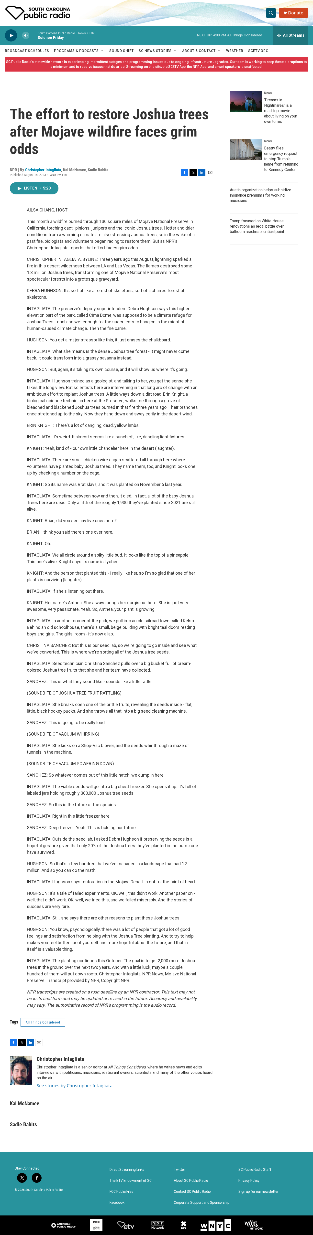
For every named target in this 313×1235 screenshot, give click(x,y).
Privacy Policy (248, 1180)
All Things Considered (43, 1022)
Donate (295, 12)
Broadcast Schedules (27, 51)
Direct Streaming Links (127, 1170)
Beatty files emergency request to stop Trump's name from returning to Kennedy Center (281, 159)
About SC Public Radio (191, 1180)
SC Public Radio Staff (254, 1170)
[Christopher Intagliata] (21, 1070)
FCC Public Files (121, 1191)
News (268, 93)
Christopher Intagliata (43, 169)
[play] (11, 35)
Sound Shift (121, 51)
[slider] (33, 35)
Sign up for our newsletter (258, 1191)
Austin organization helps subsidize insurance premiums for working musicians (260, 195)
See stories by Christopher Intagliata (74, 1085)
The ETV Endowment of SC (131, 1180)
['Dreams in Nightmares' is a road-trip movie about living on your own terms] (246, 101)
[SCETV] (125, 1225)
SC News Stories (155, 51)
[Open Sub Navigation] (102, 51)
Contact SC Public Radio (192, 1191)
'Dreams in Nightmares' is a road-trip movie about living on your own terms (280, 111)
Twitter (179, 1170)
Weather (234, 51)
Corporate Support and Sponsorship (201, 1202)
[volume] (26, 35)
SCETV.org (258, 51)
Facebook (117, 1202)
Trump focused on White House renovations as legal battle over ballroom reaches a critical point (257, 226)
